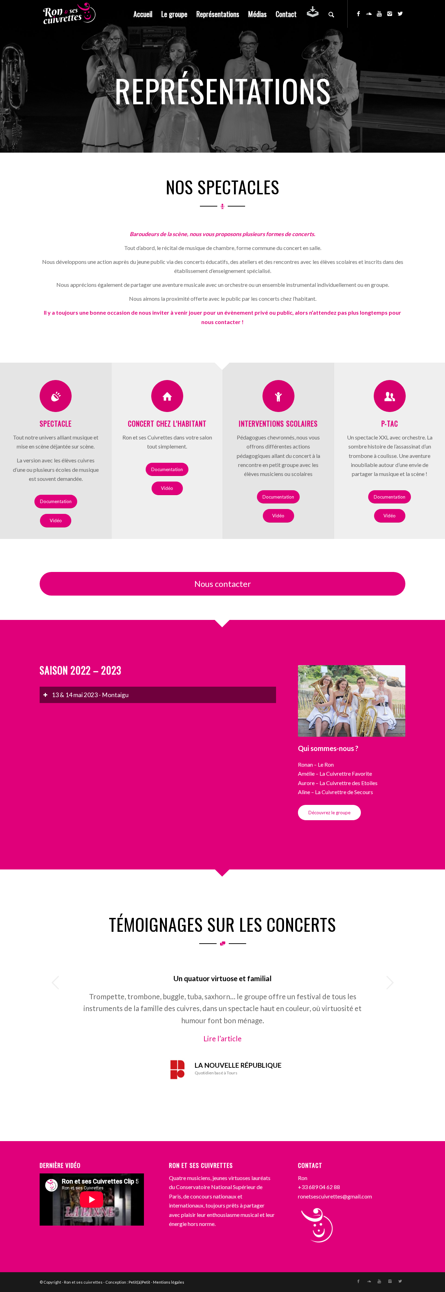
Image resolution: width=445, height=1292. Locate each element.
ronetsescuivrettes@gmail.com (335, 1196)
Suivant (389, 982)
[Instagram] (390, 13)
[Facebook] (358, 13)
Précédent (55, 982)
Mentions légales (168, 1282)
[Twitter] (400, 13)
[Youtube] (379, 13)
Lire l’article (222, 1038)
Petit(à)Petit (139, 1282)
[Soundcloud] (369, 13)
